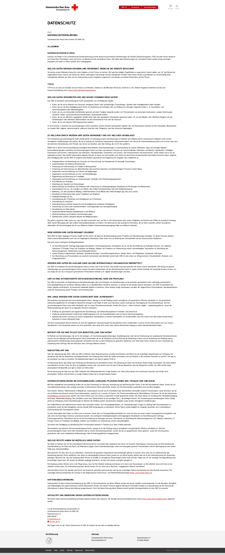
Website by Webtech (172, 550)
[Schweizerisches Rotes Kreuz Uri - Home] (62, 7)
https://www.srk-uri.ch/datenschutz (154, 499)
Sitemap (70, 550)
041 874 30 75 (55, 521)
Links (56, 550)
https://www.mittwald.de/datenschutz (82, 90)
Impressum (79, 550)
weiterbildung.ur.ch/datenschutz (58, 396)
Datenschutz (89, 550)
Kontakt (170, 8)
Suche (62, 550)
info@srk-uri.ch (55, 519)
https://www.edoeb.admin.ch (141, 473)
